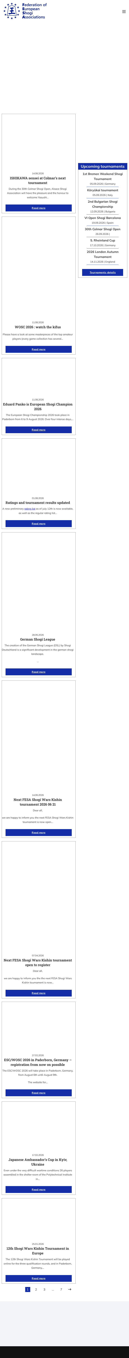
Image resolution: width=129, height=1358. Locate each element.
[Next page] (69, 1289)
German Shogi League (37, 639)
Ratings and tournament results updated (38, 502)
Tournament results (110, 1322)
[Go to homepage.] (25, 12)
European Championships (110, 1327)
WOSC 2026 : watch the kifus (38, 327)
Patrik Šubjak (76, 1352)
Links (75, 1325)
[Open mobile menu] (124, 11)
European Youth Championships (103, 1333)
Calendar (109, 1318)
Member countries (74, 1329)
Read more (39, 208)
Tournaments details (103, 272)
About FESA (75, 1320)
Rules (75, 1333)
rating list (29, 508)
